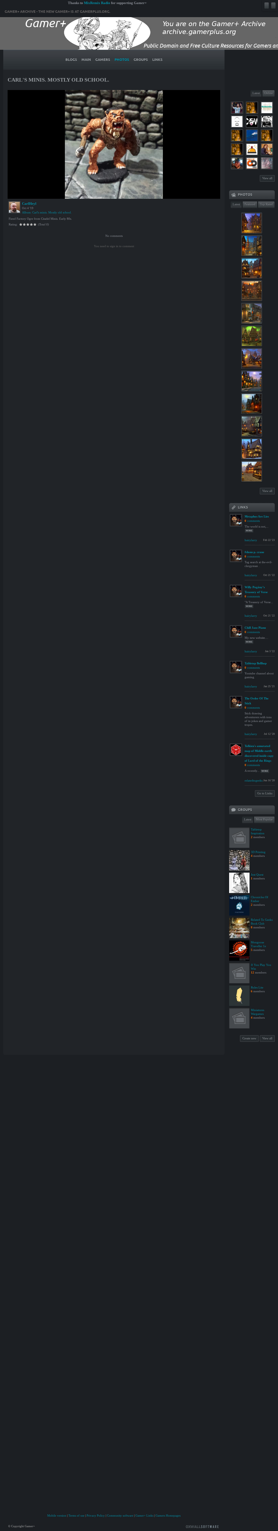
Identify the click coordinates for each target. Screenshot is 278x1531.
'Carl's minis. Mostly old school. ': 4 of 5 (38, 194)
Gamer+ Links (144, 1515)
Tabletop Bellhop (256, 663)
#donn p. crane (254, 552)
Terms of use (76, 1515)
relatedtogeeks (254, 780)
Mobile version (56, 1515)
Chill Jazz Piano (255, 627)
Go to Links (264, 793)
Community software (120, 1515)
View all (267, 178)
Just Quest (257, 874)
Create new (249, 1038)
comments (253, 520)
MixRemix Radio (97, 3)
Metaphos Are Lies (257, 516)
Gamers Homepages (168, 1515)
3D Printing (258, 852)
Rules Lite (257, 987)
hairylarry (251, 540)
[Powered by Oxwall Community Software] (202, 1526)
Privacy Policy (96, 1515)
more (249, 530)
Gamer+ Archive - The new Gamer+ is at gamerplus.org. (57, 11)
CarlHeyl (29, 204)
